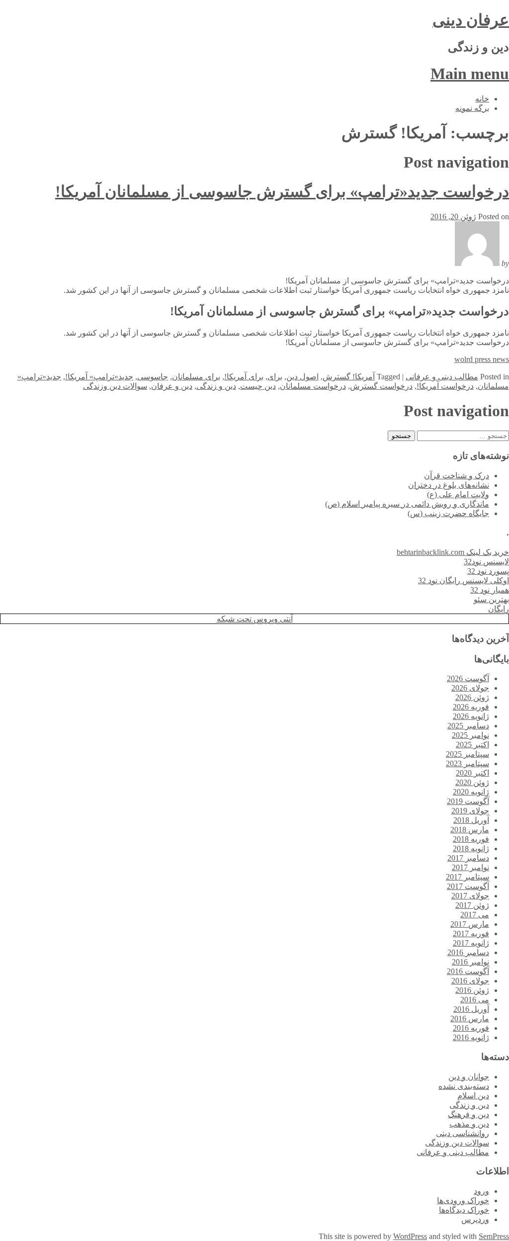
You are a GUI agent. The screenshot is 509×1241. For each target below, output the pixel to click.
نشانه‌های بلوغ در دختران (448, 485)
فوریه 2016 (471, 1028)
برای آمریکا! (243, 376)
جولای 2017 (470, 895)
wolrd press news (481, 359)
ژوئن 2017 (472, 905)
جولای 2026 (470, 688)
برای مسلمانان (196, 376)
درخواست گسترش (381, 386)
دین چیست (258, 386)
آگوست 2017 (468, 886)
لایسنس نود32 (486, 561)
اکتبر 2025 (472, 744)
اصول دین (302, 376)
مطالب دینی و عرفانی (442, 376)
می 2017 (474, 914)
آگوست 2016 (468, 971)
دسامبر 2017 (468, 858)
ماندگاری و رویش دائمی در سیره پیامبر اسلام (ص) (407, 504)
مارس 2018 (469, 829)
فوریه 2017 (471, 933)
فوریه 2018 (471, 839)
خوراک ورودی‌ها (463, 1200)
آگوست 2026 (468, 678)
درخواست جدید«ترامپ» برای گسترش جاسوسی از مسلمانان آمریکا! (282, 191)
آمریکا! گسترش (349, 376)
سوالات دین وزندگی (115, 386)
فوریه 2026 (471, 707)
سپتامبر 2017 (467, 877)
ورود (481, 1191)
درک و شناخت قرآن (456, 475)
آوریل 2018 (471, 820)
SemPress (494, 1236)
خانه (482, 98)
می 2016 (474, 999)
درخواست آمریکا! (445, 386)
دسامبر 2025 (468, 725)
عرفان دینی (470, 20)
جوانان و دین (468, 1076)
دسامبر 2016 (468, 952)
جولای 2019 (470, 810)
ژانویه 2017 (471, 943)
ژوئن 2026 (472, 697)
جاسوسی (152, 376)
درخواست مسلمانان (313, 386)
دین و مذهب (469, 1124)
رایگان (498, 609)
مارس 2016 (469, 1018)
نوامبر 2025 (470, 735)
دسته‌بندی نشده (463, 1086)
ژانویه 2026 (471, 716)
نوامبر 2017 (470, 867)
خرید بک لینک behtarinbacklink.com (453, 552)
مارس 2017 (469, 924)
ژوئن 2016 (472, 990)
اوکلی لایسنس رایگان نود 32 (463, 580)
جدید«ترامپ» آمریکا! (99, 376)
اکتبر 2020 (472, 773)
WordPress (410, 1236)
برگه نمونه (472, 108)
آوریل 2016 (471, 1009)
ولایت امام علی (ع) (458, 494)
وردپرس (475, 1219)
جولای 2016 (470, 980)
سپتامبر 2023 (467, 763)
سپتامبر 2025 (467, 754)
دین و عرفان (171, 386)
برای (274, 376)
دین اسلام (473, 1095)
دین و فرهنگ (468, 1114)
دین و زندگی (216, 386)
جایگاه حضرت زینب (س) (448, 513)
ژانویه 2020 (471, 792)
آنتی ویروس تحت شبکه (255, 619)
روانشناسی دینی (462, 1133)
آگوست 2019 (468, 801)
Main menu (469, 74)
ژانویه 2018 (471, 848)
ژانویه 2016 (471, 1037)
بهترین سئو (491, 599)
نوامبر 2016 (470, 962)
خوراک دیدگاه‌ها (464, 1210)
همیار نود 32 (489, 590)
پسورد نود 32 (488, 571)
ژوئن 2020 (472, 782)
